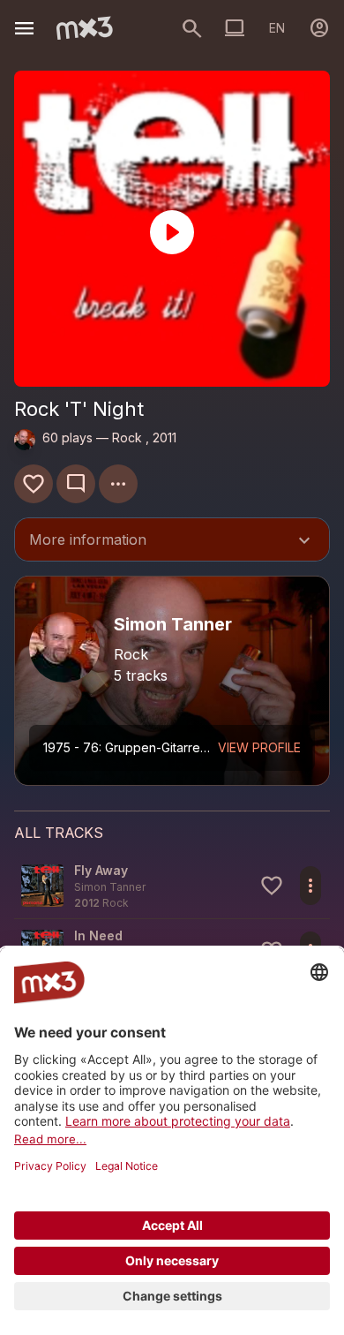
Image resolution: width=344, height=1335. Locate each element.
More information (172, 541)
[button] (172, 886)
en (277, 27)
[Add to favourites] (33, 483)
